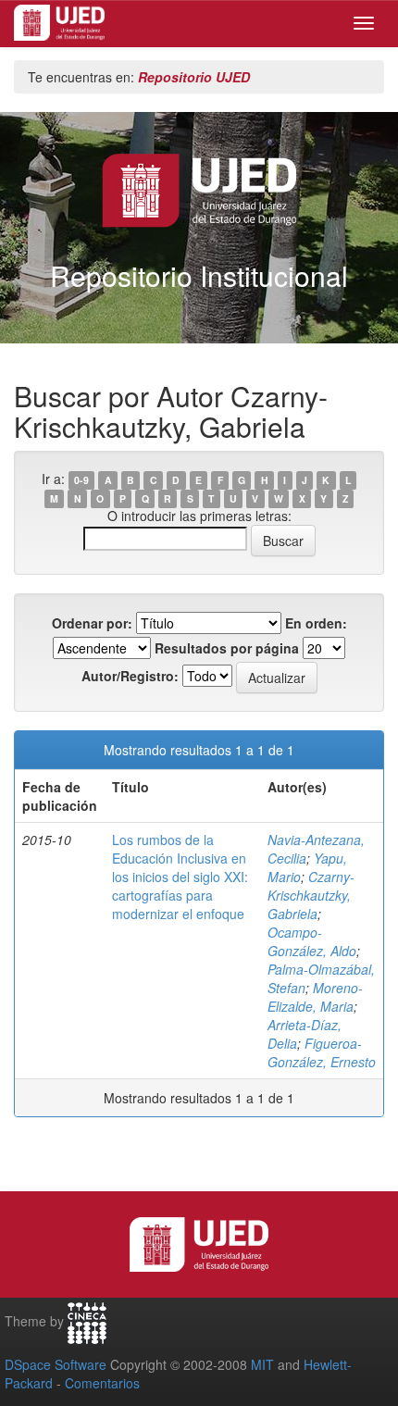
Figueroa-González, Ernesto (321, 1052)
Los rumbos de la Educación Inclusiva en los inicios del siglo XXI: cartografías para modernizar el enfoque (180, 876)
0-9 (81, 480)
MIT (262, 1364)
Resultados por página (227, 648)
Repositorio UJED (194, 77)
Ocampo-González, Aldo (311, 941)
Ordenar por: (92, 623)
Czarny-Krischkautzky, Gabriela (310, 895)
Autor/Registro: (130, 675)
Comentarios (102, 1383)
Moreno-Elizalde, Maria (315, 996)
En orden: (316, 623)
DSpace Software (55, 1364)
